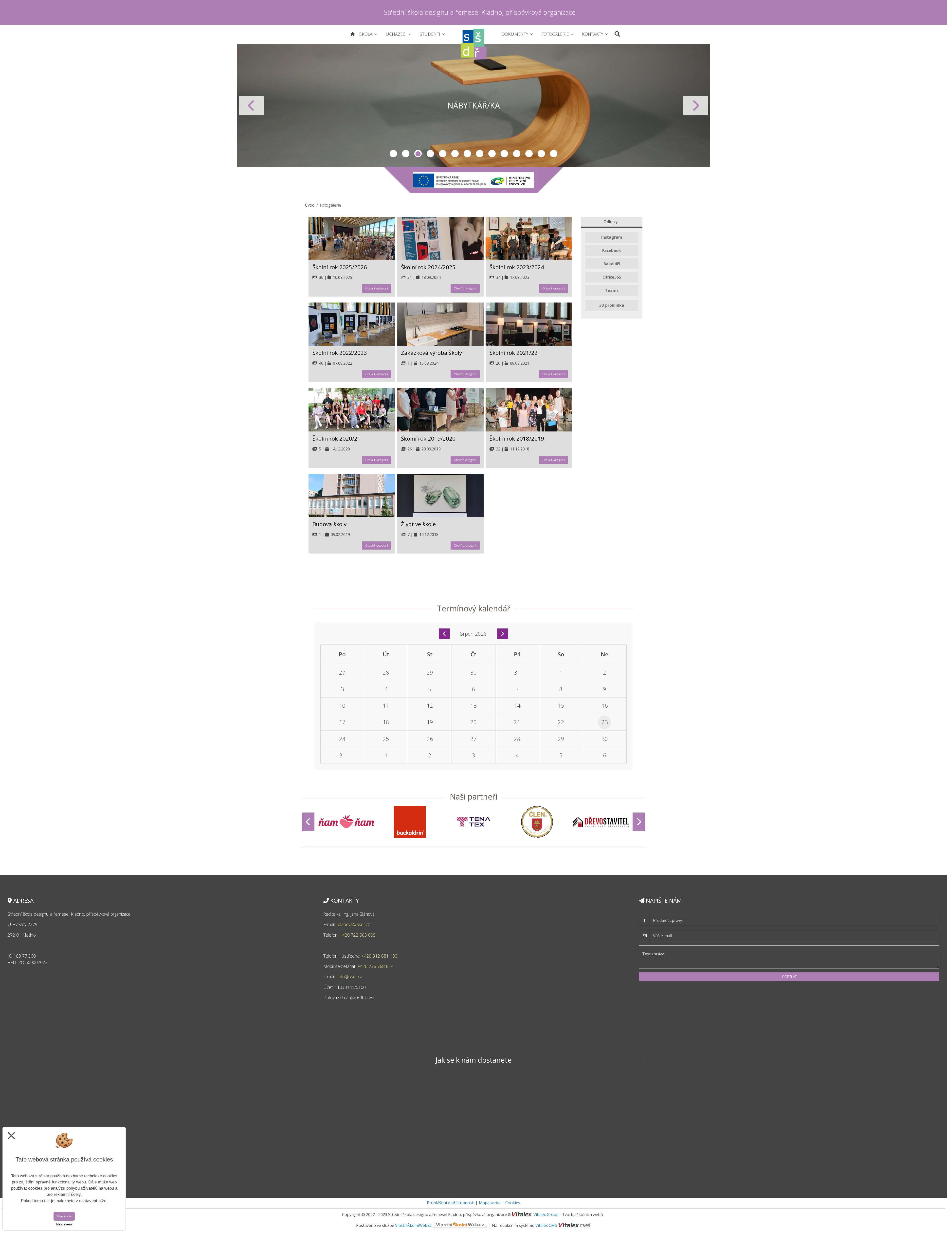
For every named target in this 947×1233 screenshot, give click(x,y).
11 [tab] (516, 153)
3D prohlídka (611, 305)
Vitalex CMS (546, 1225)
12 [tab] (529, 153)
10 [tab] (504, 153)
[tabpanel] (473, 105)
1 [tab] (393, 153)
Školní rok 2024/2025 (428, 267)
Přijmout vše (64, 1216)
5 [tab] (442, 153)
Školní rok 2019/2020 (428, 438)
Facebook (611, 250)
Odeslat (789, 976)
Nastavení (64, 1224)
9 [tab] (492, 153)
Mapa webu (490, 1202)
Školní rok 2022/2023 (339, 353)
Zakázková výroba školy (431, 353)
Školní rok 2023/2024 (517, 267)
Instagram (611, 237)
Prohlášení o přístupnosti (450, 1202)
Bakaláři (611, 264)
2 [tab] (405, 153)
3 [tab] (418, 153)
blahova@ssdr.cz (354, 924)
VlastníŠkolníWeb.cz (413, 1225)
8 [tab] (479, 153)
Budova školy (329, 524)
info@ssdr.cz (350, 977)
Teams (612, 290)
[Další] (639, 821)
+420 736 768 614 (375, 966)
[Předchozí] (308, 821)
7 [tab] (467, 153)
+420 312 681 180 (379, 956)
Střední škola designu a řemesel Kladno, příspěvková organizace (480, 12)
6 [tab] (455, 153)
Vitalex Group (546, 1214)
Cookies (512, 1202)
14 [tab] (553, 153)
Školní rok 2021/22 (514, 353)
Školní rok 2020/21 (336, 438)
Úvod (309, 205)
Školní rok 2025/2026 (339, 267)
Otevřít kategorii (376, 288)
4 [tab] (430, 153)
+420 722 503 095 (358, 935)
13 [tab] (541, 153)
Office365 (611, 277)
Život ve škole (418, 524)
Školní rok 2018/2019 (517, 438)
